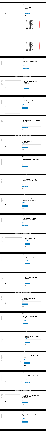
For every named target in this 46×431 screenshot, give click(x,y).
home (23, 4)
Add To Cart (27, 13)
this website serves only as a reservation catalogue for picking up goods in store (23, 76)
